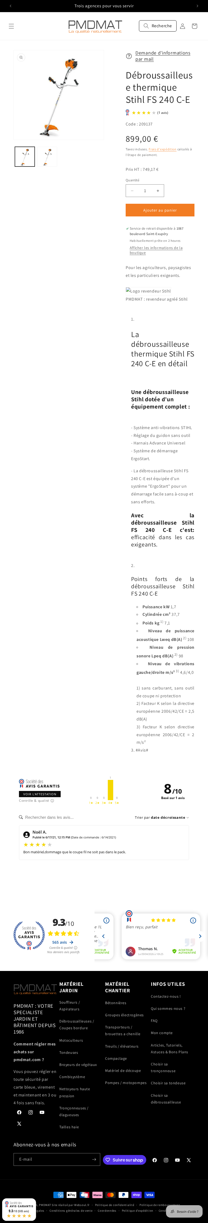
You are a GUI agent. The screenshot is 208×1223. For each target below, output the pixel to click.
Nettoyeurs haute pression (74, 1092)
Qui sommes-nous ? (168, 1008)
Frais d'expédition (163, 149)
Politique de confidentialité (114, 1205)
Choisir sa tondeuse (168, 1083)
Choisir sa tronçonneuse (163, 1067)
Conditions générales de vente (71, 1210)
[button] (11, 26)
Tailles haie (69, 1127)
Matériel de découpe (123, 1070)
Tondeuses (68, 1052)
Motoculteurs (71, 1040)
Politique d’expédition (137, 1210)
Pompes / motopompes (126, 1082)
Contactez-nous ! (166, 996)
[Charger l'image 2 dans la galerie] (47, 157)
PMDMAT (45, 1205)
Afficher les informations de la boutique (156, 250)
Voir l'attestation (39, 794)
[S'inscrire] (94, 1159)
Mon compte (162, 1032)
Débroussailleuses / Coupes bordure (76, 1024)
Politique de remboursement (159, 1205)
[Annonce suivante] (197, 6)
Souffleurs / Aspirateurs (69, 1005)
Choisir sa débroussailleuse (166, 1099)
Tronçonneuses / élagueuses (74, 1111)
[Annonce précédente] (11, 6)
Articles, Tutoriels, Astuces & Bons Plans (169, 1048)
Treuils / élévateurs (122, 1046)
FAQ (154, 1020)
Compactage (116, 1058)
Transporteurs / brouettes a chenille (123, 1030)
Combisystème (72, 1076)
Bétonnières (115, 1002)
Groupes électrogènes (124, 1015)
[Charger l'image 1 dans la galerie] (25, 157)
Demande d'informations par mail (162, 56)
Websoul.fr (82, 1205)
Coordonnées (107, 1210)
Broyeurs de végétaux (78, 1064)
